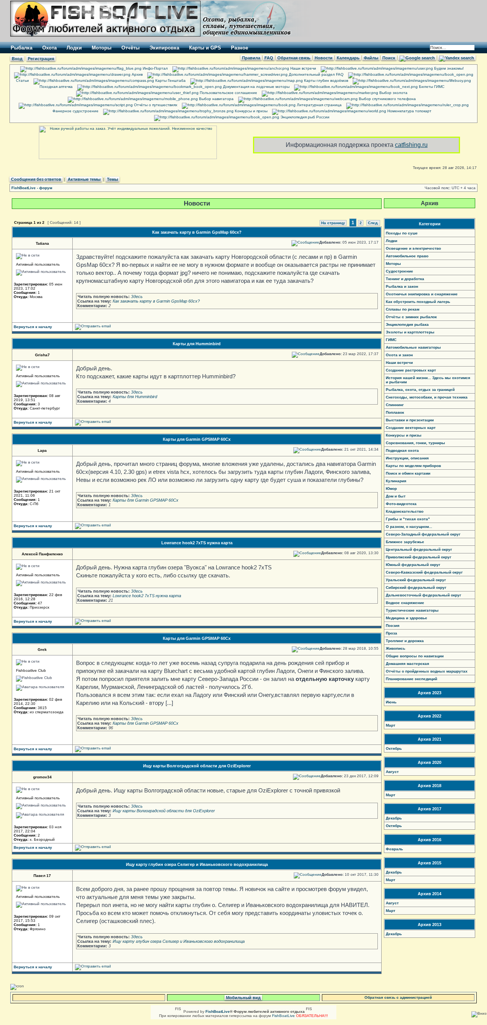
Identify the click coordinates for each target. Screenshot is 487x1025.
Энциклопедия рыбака (407, 324)
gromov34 (42, 777)
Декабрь (394, 818)
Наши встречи (302, 68)
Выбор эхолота (392, 93)
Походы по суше (402, 233)
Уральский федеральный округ (416, 580)
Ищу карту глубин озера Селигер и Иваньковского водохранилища (197, 864)
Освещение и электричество (413, 248)
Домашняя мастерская (407, 664)
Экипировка (164, 48)
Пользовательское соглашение (228, 93)
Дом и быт (396, 496)
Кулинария (396, 481)
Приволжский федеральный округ (418, 557)
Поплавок (395, 412)
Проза (391, 633)
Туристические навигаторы (412, 610)
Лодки (74, 48)
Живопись (395, 648)
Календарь (348, 58)
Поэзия (392, 625)
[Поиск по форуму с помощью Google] (417, 58)
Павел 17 (42, 876)
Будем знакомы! (448, 68)
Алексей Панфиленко (42, 554)
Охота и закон (399, 355)
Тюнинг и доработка (405, 279)
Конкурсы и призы (250, 111)
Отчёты (130, 48)
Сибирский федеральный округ (416, 587)
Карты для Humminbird (197, 343)
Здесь (137, 296)
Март (390, 725)
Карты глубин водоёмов (325, 80)
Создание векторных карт (411, 428)
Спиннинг (395, 405)
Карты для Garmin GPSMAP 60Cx (197, 439)
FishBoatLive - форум (31, 188)
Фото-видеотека (401, 504)
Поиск (388, 58)
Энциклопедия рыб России (304, 117)
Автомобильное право (407, 256)
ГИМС (391, 340)
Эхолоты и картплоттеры (410, 332)
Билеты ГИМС (431, 86)
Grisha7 (42, 355)
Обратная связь (293, 58)
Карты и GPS (205, 48)
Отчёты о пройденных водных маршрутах (427, 671)
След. (373, 223)
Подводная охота (402, 450)
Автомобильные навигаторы (413, 347)
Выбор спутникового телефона (387, 99)
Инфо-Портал (155, 68)
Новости (324, 58)
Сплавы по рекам (402, 309)
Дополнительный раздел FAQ (316, 74)
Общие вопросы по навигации (415, 656)
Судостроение (399, 271)
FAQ (268, 58)
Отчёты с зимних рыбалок (411, 317)
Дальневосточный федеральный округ (423, 595)
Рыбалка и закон (402, 286)
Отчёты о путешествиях (155, 105)
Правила (251, 58)
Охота (49, 48)
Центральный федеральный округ (419, 549)
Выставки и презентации (410, 420)
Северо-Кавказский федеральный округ (424, 572)
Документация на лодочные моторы (256, 86)
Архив (137, 74)
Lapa (42, 450)
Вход (17, 58)
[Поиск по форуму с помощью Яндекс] (457, 58)
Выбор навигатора (216, 99)
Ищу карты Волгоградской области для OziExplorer (197, 766)
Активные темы (84, 179)
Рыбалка (21, 48)
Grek (42, 649)
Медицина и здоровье (406, 618)
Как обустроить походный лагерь (418, 302)
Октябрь (394, 748)
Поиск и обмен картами (408, 473)
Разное (239, 48)
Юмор (391, 488)
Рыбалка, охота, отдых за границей (420, 389)
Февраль (394, 849)
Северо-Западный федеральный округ (423, 534)
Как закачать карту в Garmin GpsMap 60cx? (197, 232)
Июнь (391, 702)
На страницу (333, 223)
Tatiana (42, 243)
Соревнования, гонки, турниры (415, 443)
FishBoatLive (283, 1016)
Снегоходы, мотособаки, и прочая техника (427, 397)
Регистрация (41, 58)
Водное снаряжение (405, 603)
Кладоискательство (404, 511)
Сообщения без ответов (36, 179)
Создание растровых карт (411, 370)
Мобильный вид (243, 997)
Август (392, 772)
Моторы (101, 48)
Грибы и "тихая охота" (408, 519)
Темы (112, 179)
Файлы (371, 58)
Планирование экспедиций (411, 679)
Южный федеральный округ (413, 565)
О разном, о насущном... (409, 526)
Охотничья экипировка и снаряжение (422, 294)
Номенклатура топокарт (408, 111)
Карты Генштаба (170, 80)
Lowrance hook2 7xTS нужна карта (196, 542)
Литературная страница (319, 105)
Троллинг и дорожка (405, 641)
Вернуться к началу (33, 327)
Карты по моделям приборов (413, 466)
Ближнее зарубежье (405, 542)
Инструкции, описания (407, 458)
